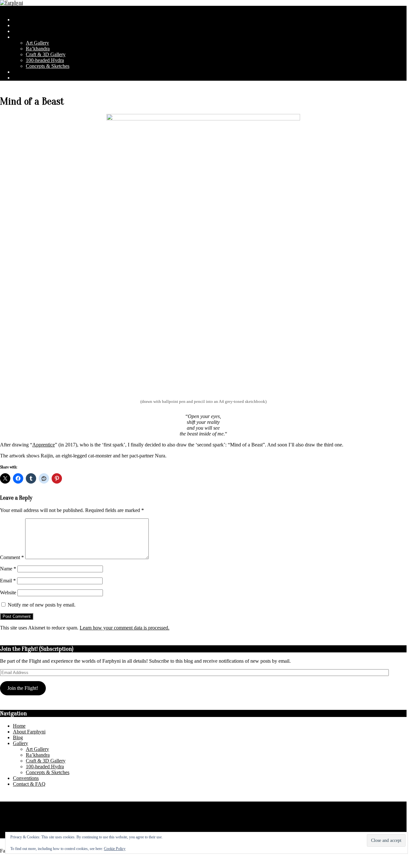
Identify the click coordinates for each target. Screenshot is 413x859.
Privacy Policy (15, 804)
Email (8, 580)
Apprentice (43, 444)
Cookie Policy (115, 848)
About (6, 820)
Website (8, 592)
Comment (12, 557)
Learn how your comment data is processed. (124, 627)
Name (8, 568)
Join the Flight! (22, 688)
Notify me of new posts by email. (42, 605)
